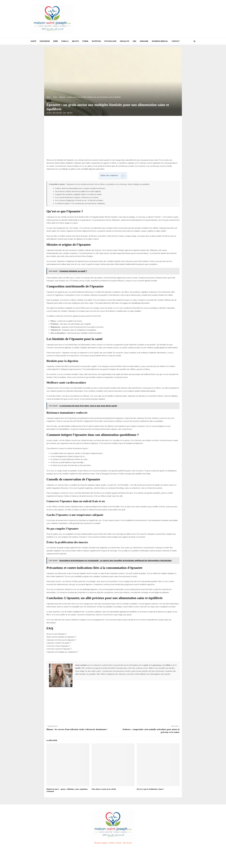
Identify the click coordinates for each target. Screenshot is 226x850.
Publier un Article (115, 843)
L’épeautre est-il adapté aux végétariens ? (62, 652)
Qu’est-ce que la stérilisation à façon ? (150, 789)
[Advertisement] (152, 18)
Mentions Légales (100, 843)
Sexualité (124, 41)
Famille (65, 41)
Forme (85, 41)
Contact (176, 41)
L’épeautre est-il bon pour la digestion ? (61, 640)
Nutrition (96, 41)
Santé (33, 41)
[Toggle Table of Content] (122, 176)
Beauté (75, 41)
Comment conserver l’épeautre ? (59, 649)
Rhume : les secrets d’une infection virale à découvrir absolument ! (76, 729)
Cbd (134, 41)
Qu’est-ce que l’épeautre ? (56, 634)
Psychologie (110, 41)
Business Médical (160, 41)
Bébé (55, 41)
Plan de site (127, 843)
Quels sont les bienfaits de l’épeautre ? (61, 637)
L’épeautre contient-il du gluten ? (58, 643)
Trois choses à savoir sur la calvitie (104, 789)
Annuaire (144, 41)
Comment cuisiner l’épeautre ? (58, 646)
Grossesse (45, 41)
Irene (50, 113)
